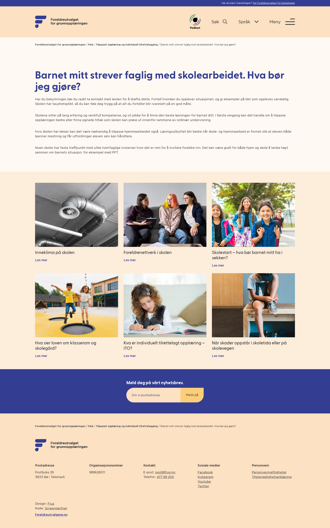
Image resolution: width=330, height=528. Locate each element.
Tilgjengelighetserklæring (272, 477)
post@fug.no (165, 472)
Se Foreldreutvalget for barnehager (274, 3)
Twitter (203, 486)
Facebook (205, 472)
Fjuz (51, 503)
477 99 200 (165, 477)
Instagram (205, 477)
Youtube (204, 481)
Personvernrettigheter (269, 472)
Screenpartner (56, 508)
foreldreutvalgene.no (51, 514)
